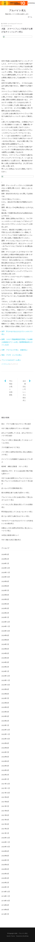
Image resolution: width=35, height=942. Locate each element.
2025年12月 (5, 568)
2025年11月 (5, 572)
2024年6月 (5, 649)
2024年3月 (5, 662)
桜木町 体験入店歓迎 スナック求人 (14, 466)
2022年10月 (5, 739)
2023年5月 (5, 707)
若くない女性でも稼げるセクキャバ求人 (15, 516)
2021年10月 (5, 793)
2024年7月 (5, 644)
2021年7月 (5, 806)
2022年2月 (5, 775)
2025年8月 (5, 586)
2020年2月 (5, 882)
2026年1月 (5, 563)
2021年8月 (5, 802)
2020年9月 (5, 851)
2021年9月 (5, 797)
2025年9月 (5, 581)
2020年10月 (5, 846)
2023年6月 (5, 703)
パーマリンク (5, 364)
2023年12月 (5, 676)
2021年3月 (5, 824)
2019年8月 (5, 909)
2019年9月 (5, 905)
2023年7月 (5, 698)
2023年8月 (5, 694)
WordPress (25, 936)
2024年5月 (5, 653)
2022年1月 (5, 779)
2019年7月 (5, 914)
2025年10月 (5, 577)
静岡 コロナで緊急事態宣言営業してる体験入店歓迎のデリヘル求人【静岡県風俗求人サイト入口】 (17, 342)
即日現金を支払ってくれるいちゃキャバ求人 (17, 511)
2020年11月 (5, 842)
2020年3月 (5, 878)
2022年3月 (5, 770)
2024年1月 (5, 671)
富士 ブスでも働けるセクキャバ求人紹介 (16, 424)
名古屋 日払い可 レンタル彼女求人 (25, 390)
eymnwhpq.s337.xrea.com (14, 23)
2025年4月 (5, 604)
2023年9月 (5, 689)
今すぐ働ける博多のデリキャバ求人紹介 (15, 428)
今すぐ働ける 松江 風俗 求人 (11, 540)
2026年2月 (5, 559)
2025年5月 (5, 599)
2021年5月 (5, 815)
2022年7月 (5, 752)
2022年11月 (5, 734)
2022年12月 (5, 730)
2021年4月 (5, 819)
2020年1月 (5, 887)
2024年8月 (5, 640)
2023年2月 (5, 721)
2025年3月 (5, 608)
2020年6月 (5, 864)
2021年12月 (5, 784)
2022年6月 (5, 757)
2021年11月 (5, 788)
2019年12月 (5, 891)
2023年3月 (5, 716)
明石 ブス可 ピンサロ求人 (11, 355)
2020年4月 (5, 873)
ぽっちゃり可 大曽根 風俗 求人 (12, 488)
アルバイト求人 (17, 10)
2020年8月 (5, 856)
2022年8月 (5, 748)
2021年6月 (5, 811)
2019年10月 (5, 900)
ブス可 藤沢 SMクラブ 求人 (10, 447)
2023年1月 (5, 725)
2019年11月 (5, 896)
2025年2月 (5, 613)
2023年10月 (5, 685)
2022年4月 (5, 766)
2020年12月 (5, 838)
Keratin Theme (11, 936)
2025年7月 (5, 590)
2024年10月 (5, 631)
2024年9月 (5, 635)
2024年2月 (5, 667)
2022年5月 (5, 761)
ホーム (30, 17)
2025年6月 (5, 595)
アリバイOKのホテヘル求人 (11, 360)
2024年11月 (5, 626)
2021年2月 (5, 829)
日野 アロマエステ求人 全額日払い (14, 350)
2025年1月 (5, 617)
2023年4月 (5, 712)
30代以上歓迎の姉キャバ (10, 535)
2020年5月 (5, 869)
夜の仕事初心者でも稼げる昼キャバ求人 (15, 492)
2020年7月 (5, 860)
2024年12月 (5, 622)
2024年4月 (5, 658)
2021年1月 (5, 833)
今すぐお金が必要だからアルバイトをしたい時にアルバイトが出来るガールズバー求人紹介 (17, 481)
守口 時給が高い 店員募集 (11, 388)
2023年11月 (5, 680)
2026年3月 (5, 554)
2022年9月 (5, 743)
